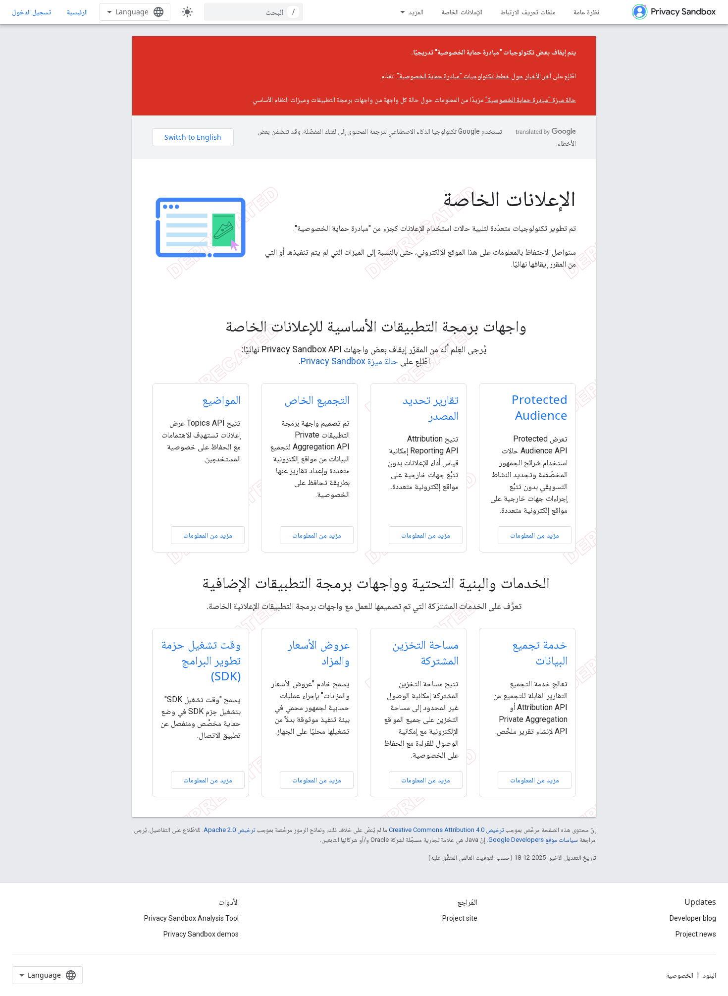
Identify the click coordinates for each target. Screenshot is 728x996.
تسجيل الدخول (31, 12)
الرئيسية (77, 11)
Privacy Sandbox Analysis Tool (191, 918)
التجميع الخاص (317, 399)
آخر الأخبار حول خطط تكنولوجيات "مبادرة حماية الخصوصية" (474, 76)
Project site (459, 918)
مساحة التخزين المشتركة (425, 652)
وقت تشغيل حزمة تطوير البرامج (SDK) (201, 660)
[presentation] (364, 325)
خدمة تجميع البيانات (540, 652)
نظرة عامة (586, 11)
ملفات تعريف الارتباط (528, 11)
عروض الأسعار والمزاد (319, 652)
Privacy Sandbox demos (201, 934)
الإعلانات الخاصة (461, 11)
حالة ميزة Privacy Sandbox (349, 361)
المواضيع (221, 399)
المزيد (416, 11)
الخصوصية (679, 975)
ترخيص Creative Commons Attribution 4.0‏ (446, 829)
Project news (696, 934)
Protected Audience (540, 407)
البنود (709, 975)
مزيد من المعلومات (534, 535)
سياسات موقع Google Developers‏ (533, 839)
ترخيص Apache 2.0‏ (229, 829)
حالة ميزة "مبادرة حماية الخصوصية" (530, 100)
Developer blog (693, 918)
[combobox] (253, 12)
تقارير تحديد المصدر (431, 407)
